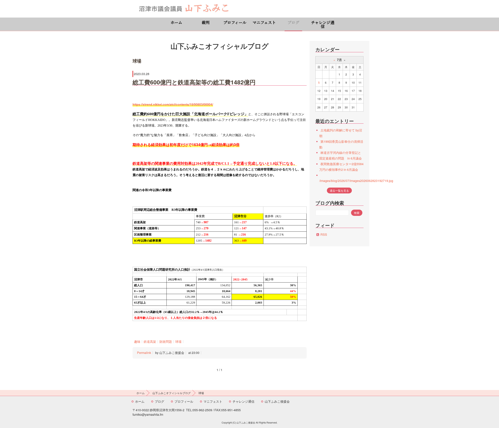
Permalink (144, 352)
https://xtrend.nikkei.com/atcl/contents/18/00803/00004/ (173, 104)
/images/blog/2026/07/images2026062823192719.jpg (356, 180)
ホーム (176, 22)
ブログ (293, 22)
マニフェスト (264, 22)
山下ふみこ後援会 (277, 401)
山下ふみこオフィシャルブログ (171, 393)
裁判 (206, 22)
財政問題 (165, 341)
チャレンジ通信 (322, 24)
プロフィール (234, 22)
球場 (178, 341)
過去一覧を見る (339, 190)
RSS (323, 234)
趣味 (137, 341)
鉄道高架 (150, 341)
